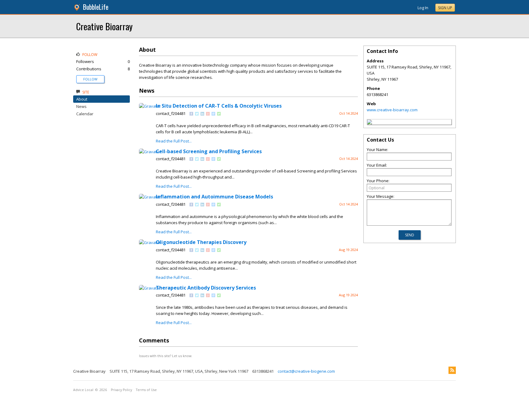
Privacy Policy (121, 390)
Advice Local (83, 390)
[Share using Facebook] (191, 114)
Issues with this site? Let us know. (165, 355)
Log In (423, 7)
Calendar (84, 113)
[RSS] (452, 370)
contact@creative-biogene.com (306, 371)
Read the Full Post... (174, 141)
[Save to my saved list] (219, 114)
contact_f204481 (171, 113)
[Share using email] (213, 114)
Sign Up (445, 7)
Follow (90, 79)
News (81, 106)
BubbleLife (95, 7)
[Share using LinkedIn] (202, 114)
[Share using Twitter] (197, 114)
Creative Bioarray (104, 26)
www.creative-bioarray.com (392, 110)
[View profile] (150, 106)
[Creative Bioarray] (369, 123)
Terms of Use (146, 390)
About (81, 99)
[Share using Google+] (208, 114)
